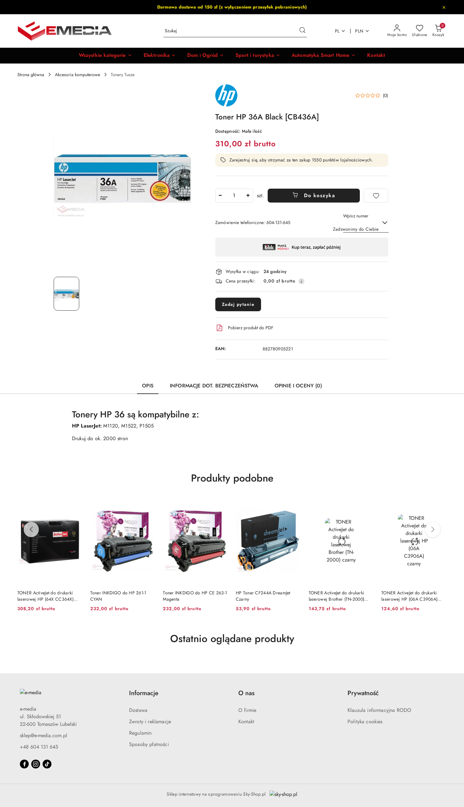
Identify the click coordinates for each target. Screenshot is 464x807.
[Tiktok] (47, 764)
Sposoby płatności (149, 744)
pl (337, 31)
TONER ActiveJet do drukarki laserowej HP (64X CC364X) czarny (45, 596)
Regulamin (140, 733)
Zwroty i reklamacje (150, 721)
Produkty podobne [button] (232, 478)
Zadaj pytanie (238, 304)
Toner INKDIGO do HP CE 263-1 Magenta (195, 596)
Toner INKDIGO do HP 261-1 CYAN (118, 596)
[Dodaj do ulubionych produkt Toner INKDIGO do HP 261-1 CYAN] (148, 505)
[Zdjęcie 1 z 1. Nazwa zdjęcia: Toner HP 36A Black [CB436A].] (66, 294)
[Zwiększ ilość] (248, 195)
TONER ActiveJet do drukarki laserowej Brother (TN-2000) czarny (337, 596)
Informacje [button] (143, 693)
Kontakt (246, 721)
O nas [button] (246, 693)
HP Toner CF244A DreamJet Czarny (263, 596)
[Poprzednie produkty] (31, 529)
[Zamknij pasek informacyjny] (444, 7)
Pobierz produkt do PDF (250, 328)
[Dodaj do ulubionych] (376, 196)
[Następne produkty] (432, 529)
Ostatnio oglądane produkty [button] (232, 638)
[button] (105, 56)
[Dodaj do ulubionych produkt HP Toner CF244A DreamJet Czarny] (294, 505)
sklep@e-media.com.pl (43, 735)
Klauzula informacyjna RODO (379, 710)
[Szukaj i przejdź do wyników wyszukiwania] (302, 31)
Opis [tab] (147, 385)
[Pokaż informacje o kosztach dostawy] (301, 281)
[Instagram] (35, 764)
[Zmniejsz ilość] (220, 195)
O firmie (247, 710)
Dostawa (138, 710)
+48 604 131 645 (39, 746)
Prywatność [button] (363, 693)
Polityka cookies (365, 721)
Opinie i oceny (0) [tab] (298, 385)
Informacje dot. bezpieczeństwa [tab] (214, 385)
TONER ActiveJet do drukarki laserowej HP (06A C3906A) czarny (409, 596)
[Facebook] (24, 764)
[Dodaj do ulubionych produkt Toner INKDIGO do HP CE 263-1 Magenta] (221, 505)
